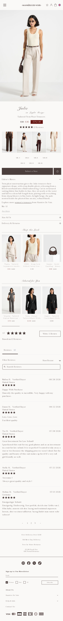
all (27, 582)
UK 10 (45, 158)
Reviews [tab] (8, 350)
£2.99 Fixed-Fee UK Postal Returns (31, 550)
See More (6, 211)
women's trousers (23, 202)
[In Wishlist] (57, 171)
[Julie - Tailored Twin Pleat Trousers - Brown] (9, 142)
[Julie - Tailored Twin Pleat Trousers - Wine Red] (38, 142)
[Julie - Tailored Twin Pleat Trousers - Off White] (24, 142)
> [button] (40, 523)
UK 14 (31, 163)
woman (11, 582)
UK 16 (40, 163)
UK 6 (27, 158)
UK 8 (36, 158)
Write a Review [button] (50, 334)
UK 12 (23, 163)
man (20, 582)
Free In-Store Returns (31, 545)
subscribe (50, 582)
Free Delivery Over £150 (31, 535)
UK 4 (18, 158)
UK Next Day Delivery (31, 540)
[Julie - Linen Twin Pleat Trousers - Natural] (53, 142)
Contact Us (10, 607)
